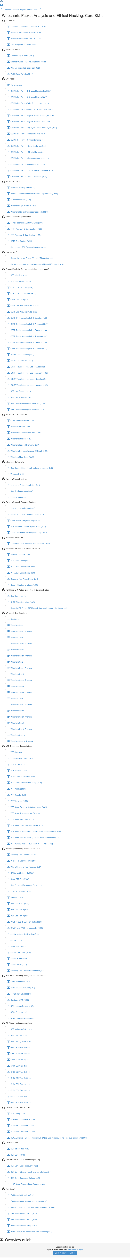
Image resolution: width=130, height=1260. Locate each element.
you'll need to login (75, 1249)
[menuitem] (1, 6)
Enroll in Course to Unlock (65, 1252)
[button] (1, 2)
